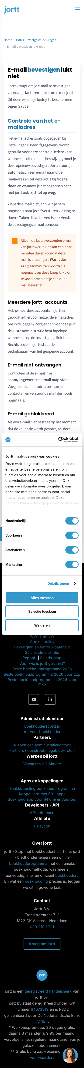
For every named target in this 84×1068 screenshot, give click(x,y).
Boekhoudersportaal (42, 726)
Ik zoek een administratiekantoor (42, 745)
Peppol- (30, 657)
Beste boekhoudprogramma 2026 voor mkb (42, 681)
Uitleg (20, 40)
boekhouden (66, 875)
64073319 (40, 1009)
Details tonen (58, 583)
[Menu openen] (77, 9)
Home (8, 40)
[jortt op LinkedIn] (50, 699)
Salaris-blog (50, 657)
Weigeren (42, 625)
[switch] (72, 535)
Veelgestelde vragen (42, 40)
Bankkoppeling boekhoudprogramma (42, 788)
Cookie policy (42, 641)
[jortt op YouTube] (33, 699)
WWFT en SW (42, 636)
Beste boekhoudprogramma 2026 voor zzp (42, 674)
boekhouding (36, 881)
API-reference (42, 812)
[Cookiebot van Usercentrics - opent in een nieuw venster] (59, 440)
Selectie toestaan (42, 611)
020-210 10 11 (42, 926)
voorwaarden (41, 1057)
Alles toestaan (42, 598)
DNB (42, 1021)
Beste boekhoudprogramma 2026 (42, 669)
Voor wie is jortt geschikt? (42, 663)
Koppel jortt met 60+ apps (42, 793)
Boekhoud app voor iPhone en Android (42, 799)
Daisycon (42, 826)
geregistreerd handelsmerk (48, 991)
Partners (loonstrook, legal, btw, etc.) (42, 750)
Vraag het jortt (42, 943)
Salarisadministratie (42, 652)
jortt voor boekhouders (42, 731)
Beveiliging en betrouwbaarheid (42, 647)
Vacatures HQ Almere (42, 763)
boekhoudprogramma (28, 863)
